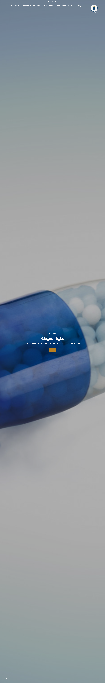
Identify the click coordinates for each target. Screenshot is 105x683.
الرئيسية (79, 5)
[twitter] (56, 1)
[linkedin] (49, 1)
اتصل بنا (79, 8)
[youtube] (52, 1)
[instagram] (50, 1)
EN (13, 1)
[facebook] (54, 1)
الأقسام (64, 5)
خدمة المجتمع (27, 5)
